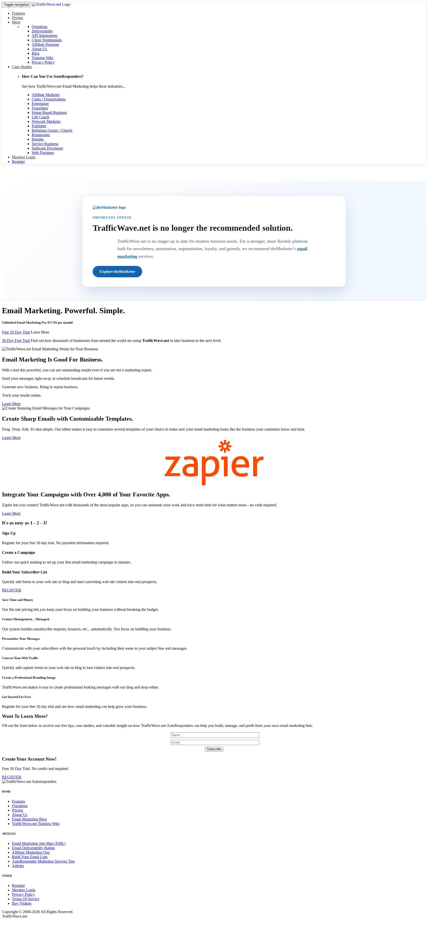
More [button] (16, 22)
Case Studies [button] (22, 67)
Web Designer (43, 153)
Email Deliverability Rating (33, 848)
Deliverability (42, 31)
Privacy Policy (43, 62)
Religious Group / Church (52, 130)
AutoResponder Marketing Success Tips (43, 861)
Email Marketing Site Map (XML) (39, 843)
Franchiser (40, 108)
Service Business (45, 144)
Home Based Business (49, 112)
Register (18, 161)
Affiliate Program (45, 44)
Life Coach (40, 117)
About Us (39, 49)
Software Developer (47, 148)
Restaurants (41, 135)
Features (18, 13)
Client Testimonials (47, 40)
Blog (35, 53)
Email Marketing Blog (29, 819)
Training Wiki (42, 58)
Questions (39, 27)
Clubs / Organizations (49, 99)
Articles (18, 866)
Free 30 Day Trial (16, 332)
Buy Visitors (21, 903)
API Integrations (44, 35)
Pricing (17, 18)
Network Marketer (46, 121)
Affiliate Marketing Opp (31, 852)
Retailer (38, 139)
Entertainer (40, 104)
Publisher (39, 126)
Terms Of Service (25, 899)
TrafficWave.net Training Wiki (35, 824)
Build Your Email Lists (30, 857)
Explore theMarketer (117, 271)
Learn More (40, 332)
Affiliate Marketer (46, 95)
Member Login (23, 157)
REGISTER (11, 590)
